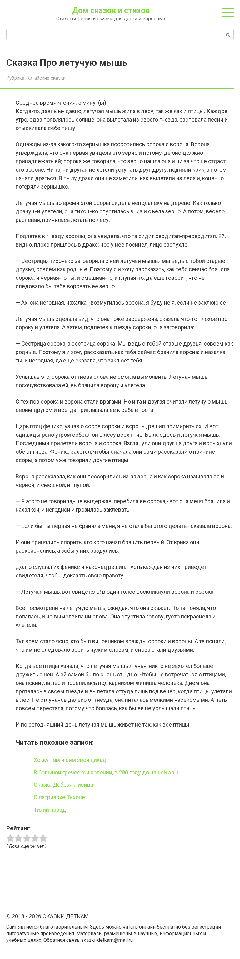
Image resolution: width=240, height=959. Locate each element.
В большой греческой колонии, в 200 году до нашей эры (106, 772)
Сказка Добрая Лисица (63, 784)
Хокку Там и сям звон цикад (70, 760)
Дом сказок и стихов (111, 10)
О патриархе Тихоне (59, 797)
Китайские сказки (46, 78)
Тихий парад (50, 809)
